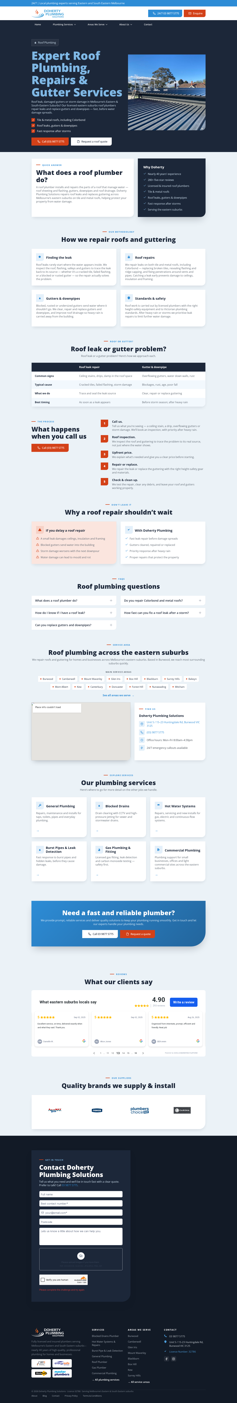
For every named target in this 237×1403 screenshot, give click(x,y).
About (34, 1395)
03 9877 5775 (70, 1185)
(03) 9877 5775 (155, 732)
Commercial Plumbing (182, 850)
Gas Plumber (99, 1367)
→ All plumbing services (105, 1379)
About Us (124, 24)
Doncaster (117, 686)
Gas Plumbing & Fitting (118, 850)
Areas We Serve (96, 24)
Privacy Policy (71, 1395)
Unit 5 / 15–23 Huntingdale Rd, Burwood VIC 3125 (173, 724)
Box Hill (133, 678)
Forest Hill (137, 686)
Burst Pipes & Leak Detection (61, 850)
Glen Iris (115, 678)
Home (38, 24)
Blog (45, 1395)
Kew (79, 686)
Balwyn (192, 678)
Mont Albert (61, 686)
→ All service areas (139, 1381)
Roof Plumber (99, 1362)
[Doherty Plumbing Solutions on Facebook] (166, 1358)
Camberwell (68, 678)
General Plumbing (60, 806)
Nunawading (159, 686)
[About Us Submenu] (132, 24)
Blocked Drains (117, 806)
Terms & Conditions (92, 1395)
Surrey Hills (173, 678)
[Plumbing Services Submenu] (76, 24)
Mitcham (180, 686)
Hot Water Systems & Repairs (103, 1343)
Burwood (48, 678)
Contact (148, 24)
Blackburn (152, 678)
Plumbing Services (63, 24)
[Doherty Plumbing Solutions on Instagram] (173, 1358)
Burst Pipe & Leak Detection (107, 1350)
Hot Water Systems (180, 806)
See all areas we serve (118, 695)
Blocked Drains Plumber (105, 1336)
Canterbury (96, 686)
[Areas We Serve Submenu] (107, 24)
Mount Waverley (93, 678)
